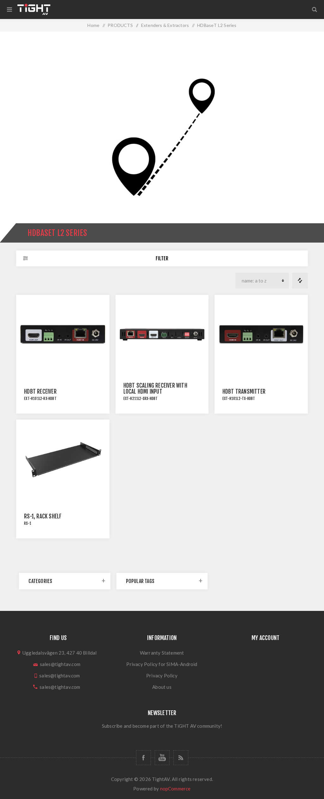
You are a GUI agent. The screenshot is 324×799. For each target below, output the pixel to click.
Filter (162, 258)
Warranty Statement (162, 653)
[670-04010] (261, 334)
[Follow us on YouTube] (162, 757)
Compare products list (300, 281)
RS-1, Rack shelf (42, 516)
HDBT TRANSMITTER (243, 391)
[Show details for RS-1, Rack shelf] (62, 459)
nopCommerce (175, 788)
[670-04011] (62, 334)
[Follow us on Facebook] (143, 757)
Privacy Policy (162, 675)
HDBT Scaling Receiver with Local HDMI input (155, 388)
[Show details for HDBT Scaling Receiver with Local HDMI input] (162, 334)
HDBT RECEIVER (40, 391)
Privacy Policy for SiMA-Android (161, 664)
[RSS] (180, 757)
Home (93, 25)
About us (161, 687)
